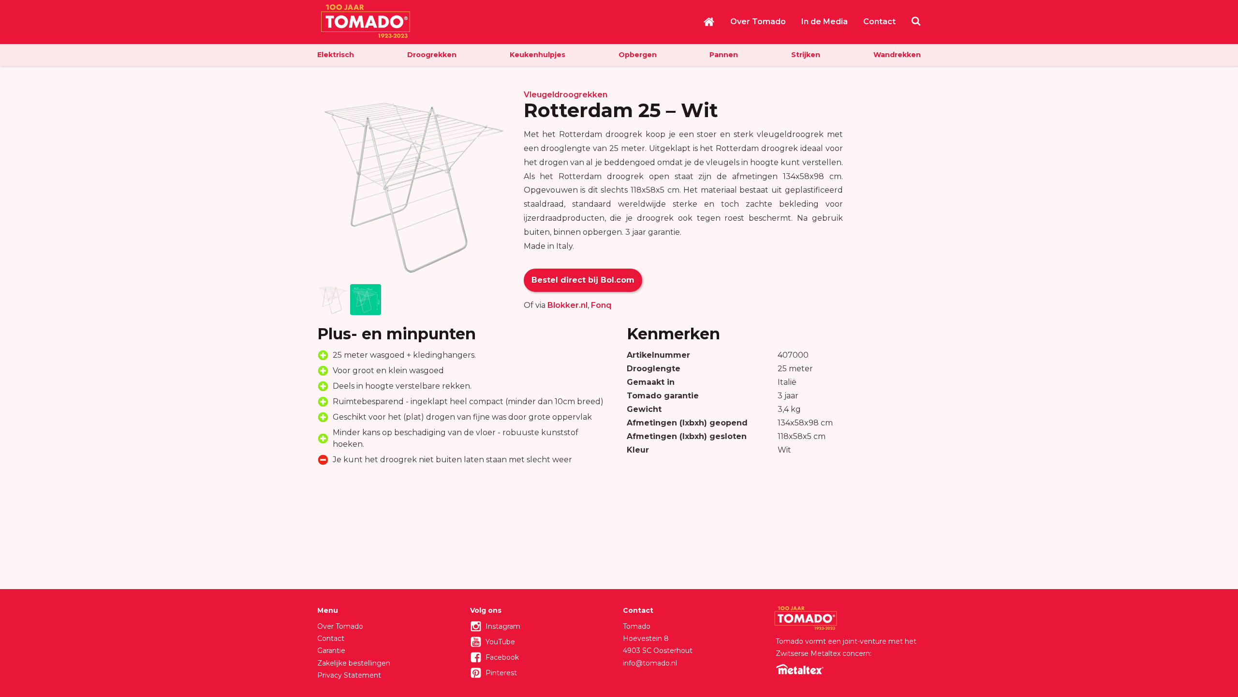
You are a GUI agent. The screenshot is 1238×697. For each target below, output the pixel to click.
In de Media (824, 21)
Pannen (723, 54)
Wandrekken (897, 54)
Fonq (601, 305)
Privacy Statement (349, 675)
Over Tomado (758, 21)
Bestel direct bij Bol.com (582, 280)
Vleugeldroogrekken (565, 94)
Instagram (503, 626)
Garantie (331, 650)
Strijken (805, 54)
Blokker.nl (567, 305)
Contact (879, 21)
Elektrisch (335, 54)
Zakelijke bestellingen (353, 663)
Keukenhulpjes (537, 54)
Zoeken (916, 21)
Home (709, 22)
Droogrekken (432, 54)
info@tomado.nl (650, 663)
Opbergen (638, 54)
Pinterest (501, 672)
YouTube (500, 641)
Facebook (502, 657)
